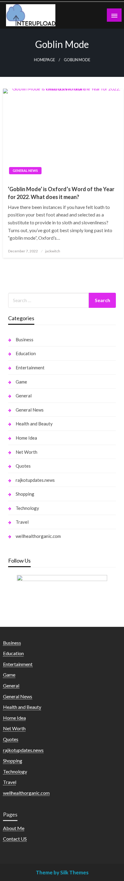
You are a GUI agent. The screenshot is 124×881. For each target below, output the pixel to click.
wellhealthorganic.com (38, 536)
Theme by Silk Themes (62, 872)
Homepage (44, 60)
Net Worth (26, 452)
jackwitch (52, 251)
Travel (22, 522)
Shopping (25, 494)
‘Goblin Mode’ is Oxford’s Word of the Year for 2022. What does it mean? (61, 193)
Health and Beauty (34, 423)
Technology (27, 508)
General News (25, 170)
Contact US (15, 839)
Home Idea (26, 437)
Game (21, 381)
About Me (13, 828)
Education (26, 353)
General (24, 395)
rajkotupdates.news (35, 480)
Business (24, 339)
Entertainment (30, 367)
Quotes (23, 466)
